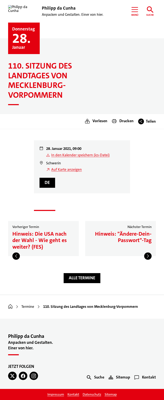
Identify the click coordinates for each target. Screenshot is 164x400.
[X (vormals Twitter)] (12, 376)
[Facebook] (23, 376)
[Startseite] (10, 306)
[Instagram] (33, 376)
